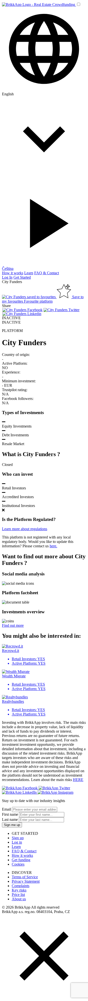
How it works (12, 273)
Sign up (18, 838)
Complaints (20, 886)
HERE (78, 780)
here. (53, 546)
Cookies (18, 864)
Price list (18, 894)
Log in (17, 842)
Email (6, 809)
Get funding (21, 860)
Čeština (7, 268)
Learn (28, 273)
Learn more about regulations (24, 529)
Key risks (19, 890)
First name (10, 814)
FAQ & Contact (46, 273)
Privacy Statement (26, 881)
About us (19, 899)
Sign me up (12, 825)
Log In (7, 277)
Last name (10, 819)
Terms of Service (25, 877)
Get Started (22, 277)
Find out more (13, 625)
